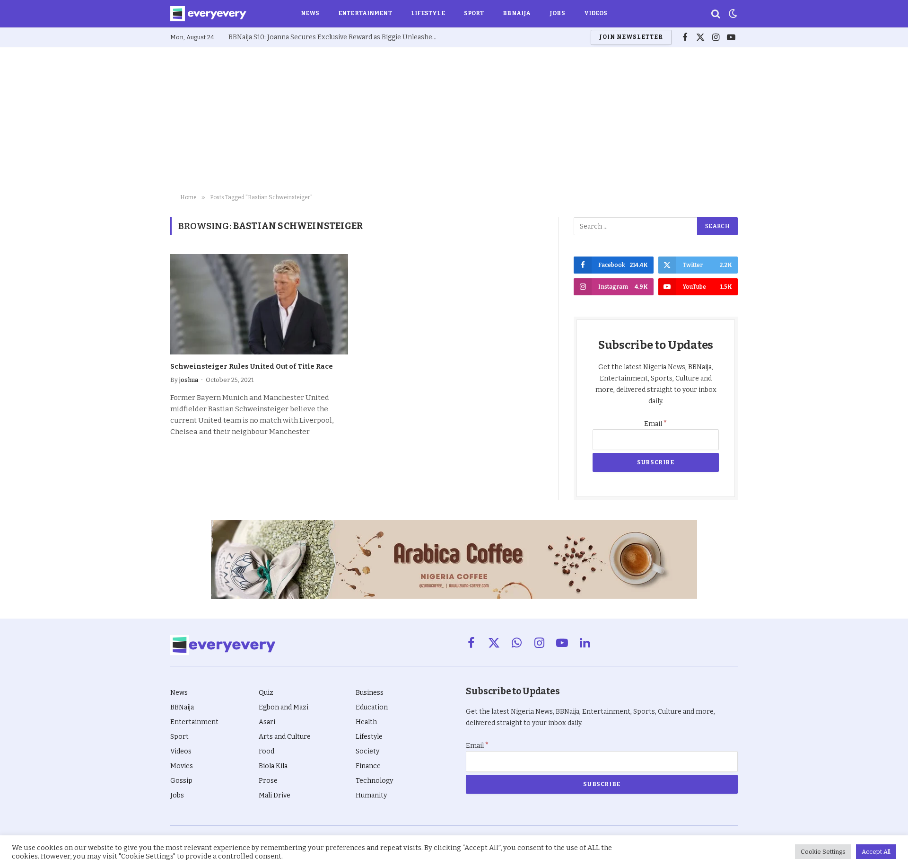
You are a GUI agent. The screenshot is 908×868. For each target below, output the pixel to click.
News (310, 13)
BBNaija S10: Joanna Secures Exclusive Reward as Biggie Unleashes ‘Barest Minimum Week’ (334, 37)
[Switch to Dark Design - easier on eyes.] (732, 13)
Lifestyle (428, 13)
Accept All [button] (876, 851)
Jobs (557, 13)
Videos (596, 13)
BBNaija (517, 13)
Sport (474, 13)
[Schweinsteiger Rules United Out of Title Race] (259, 304)
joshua (188, 379)
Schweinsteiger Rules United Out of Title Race (251, 367)
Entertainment (365, 13)
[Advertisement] (454, 118)
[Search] (715, 14)
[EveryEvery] (208, 13)
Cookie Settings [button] (823, 851)
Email (655, 424)
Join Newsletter (631, 37)
